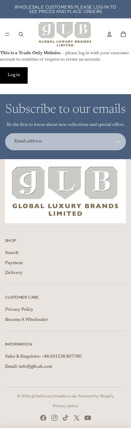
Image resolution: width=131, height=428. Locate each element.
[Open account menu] (109, 34)
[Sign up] (117, 141)
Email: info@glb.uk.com (28, 367)
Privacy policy (66, 406)
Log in (14, 75)
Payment (14, 263)
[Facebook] (43, 418)
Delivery (14, 273)
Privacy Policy (19, 310)
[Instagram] (54, 418)
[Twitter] (76, 418)
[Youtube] (88, 418)
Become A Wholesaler (26, 320)
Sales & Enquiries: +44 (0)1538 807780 (43, 356)
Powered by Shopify (96, 396)
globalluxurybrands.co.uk (53, 396)
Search (11, 253)
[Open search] (21, 34)
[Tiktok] (65, 418)
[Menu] (7, 34)
